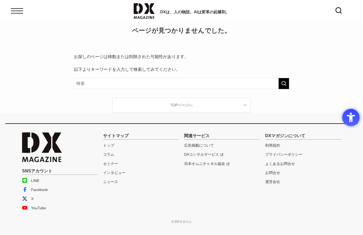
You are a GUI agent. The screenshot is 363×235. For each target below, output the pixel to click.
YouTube (38, 208)
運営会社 (272, 182)
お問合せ (272, 173)
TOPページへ (181, 105)
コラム (108, 154)
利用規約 (272, 145)
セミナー (110, 164)
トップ (108, 145)
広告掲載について (199, 145)
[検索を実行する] (283, 83)
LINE (35, 181)
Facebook (39, 190)
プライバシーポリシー (283, 154)
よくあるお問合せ (280, 164)
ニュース (110, 182)
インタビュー (114, 173)
